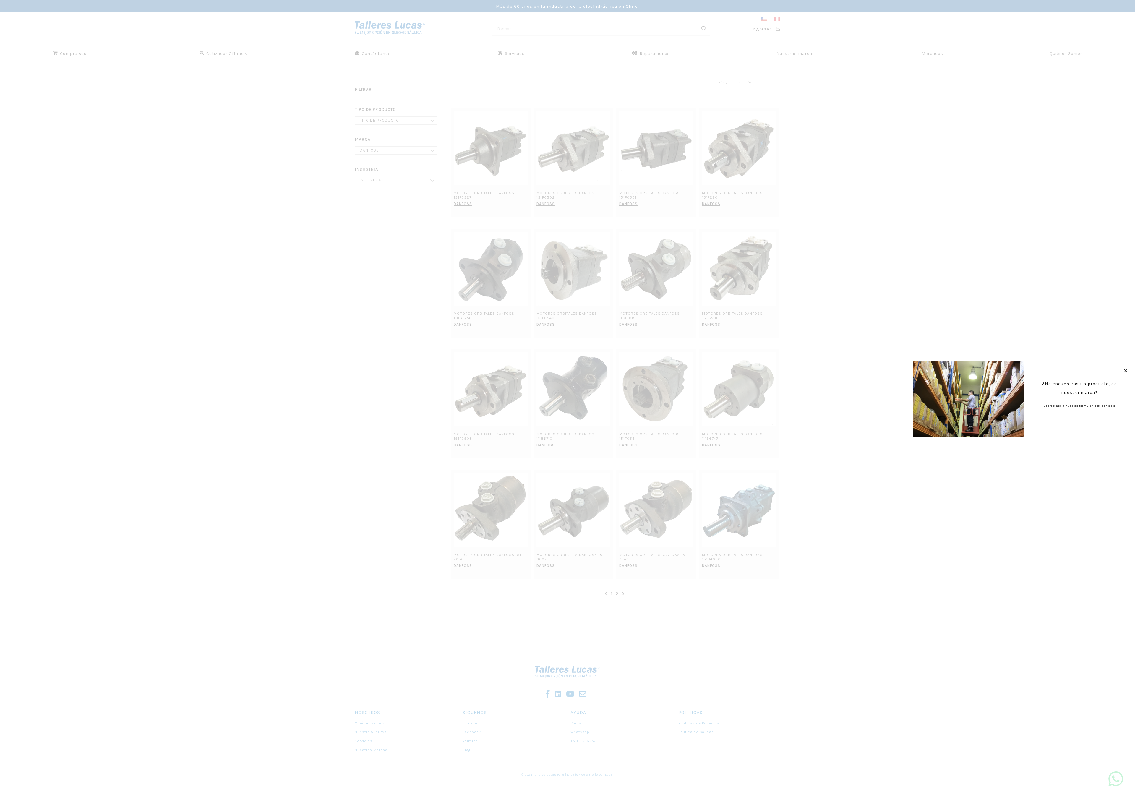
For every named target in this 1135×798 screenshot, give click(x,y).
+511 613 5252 (583, 741)
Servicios (363, 741)
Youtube (470, 741)
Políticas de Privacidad (700, 723)
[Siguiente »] (623, 594)
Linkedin (471, 723)
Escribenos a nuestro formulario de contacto (1080, 406)
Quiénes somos (370, 723)
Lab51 (609, 774)
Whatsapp (579, 732)
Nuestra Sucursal (371, 732)
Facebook (472, 732)
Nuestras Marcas (371, 750)
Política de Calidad (696, 732)
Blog (467, 750)
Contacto (579, 723)
